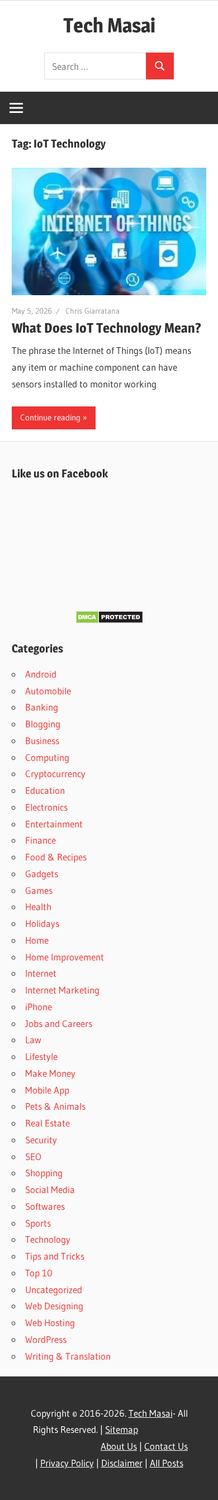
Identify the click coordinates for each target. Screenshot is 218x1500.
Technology (47, 1239)
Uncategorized (53, 1289)
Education (45, 790)
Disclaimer (122, 1463)
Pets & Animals (55, 1106)
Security (41, 1140)
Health (38, 906)
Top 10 (39, 1273)
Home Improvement (64, 957)
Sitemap (121, 1429)
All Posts (166, 1463)
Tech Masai (109, 25)
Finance (40, 840)
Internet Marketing (62, 990)
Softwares (45, 1206)
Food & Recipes (56, 857)
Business (42, 740)
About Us (119, 1446)
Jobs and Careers (58, 1023)
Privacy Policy (67, 1463)
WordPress (46, 1339)
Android (40, 674)
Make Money (50, 1073)
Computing (47, 757)
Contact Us (166, 1446)
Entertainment (54, 824)
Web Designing (54, 1306)
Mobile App (47, 1090)
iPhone (38, 1006)
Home (37, 940)
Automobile (48, 691)
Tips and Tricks (54, 1256)
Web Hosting (50, 1322)
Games (39, 890)
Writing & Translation (68, 1356)
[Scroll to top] (199, 1481)
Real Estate (47, 1123)
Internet (40, 973)
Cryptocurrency (55, 773)
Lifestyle (41, 1056)
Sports (38, 1223)
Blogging (42, 724)
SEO (33, 1156)
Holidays (42, 923)
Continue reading (50, 417)
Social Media (50, 1189)
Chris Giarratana (92, 311)
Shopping (44, 1173)
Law (33, 1039)
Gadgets (41, 873)
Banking (41, 707)
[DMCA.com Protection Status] (109, 620)
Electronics (46, 807)
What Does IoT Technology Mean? (106, 328)
